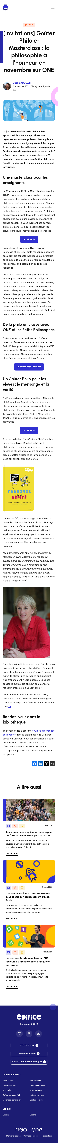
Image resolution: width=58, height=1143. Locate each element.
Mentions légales (13, 1136)
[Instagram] (19, 1033)
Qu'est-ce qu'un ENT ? (12, 1095)
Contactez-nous (36, 1100)
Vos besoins (8, 1080)
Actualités (7, 1090)
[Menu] (52, 7)
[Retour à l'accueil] (29, 1017)
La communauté (9, 1085)
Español (33, 1115)
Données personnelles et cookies (38, 1136)
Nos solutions (35, 1080)
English (6, 1115)
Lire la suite (12, 853)
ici (9, 706)
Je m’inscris (29, 430)
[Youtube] (38, 1033)
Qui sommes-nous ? (38, 1085)
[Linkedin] (29, 1033)
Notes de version (37, 1095)
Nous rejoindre (36, 1090)
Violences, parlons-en (12, 1100)
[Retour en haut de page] (53, 1007)
